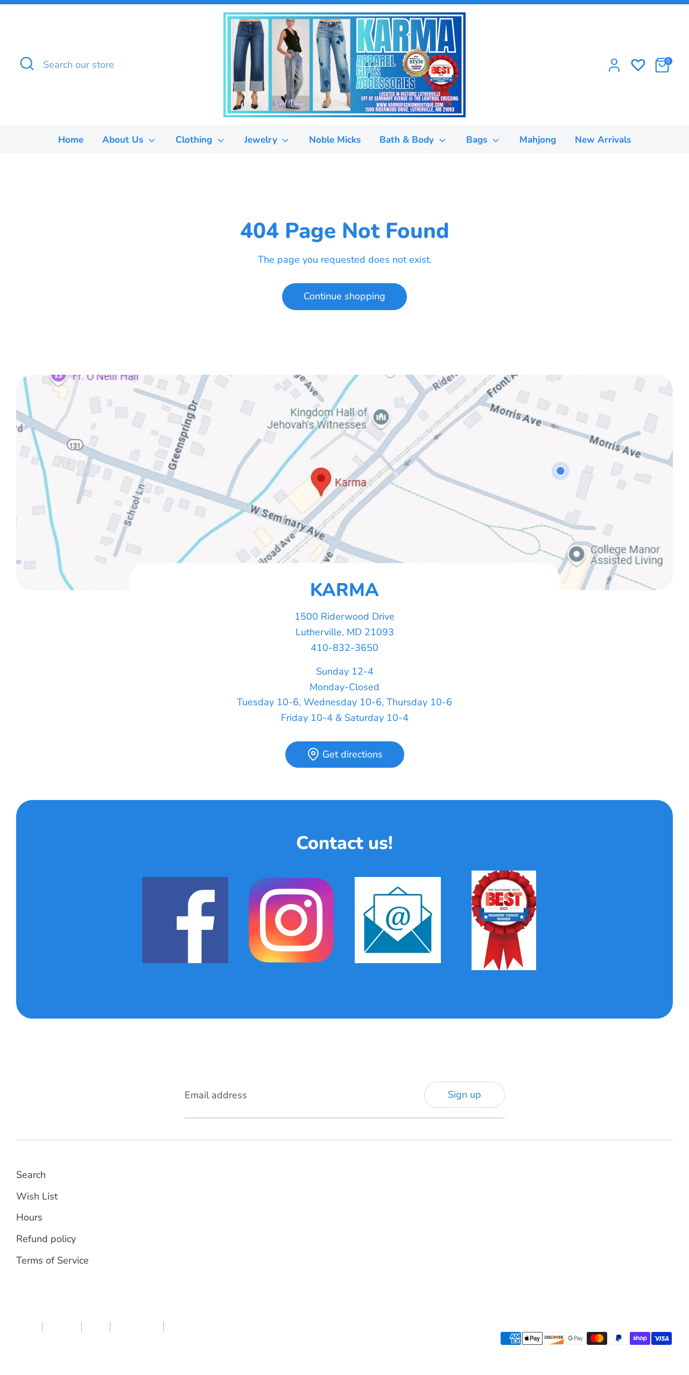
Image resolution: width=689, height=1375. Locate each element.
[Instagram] (377, 1186)
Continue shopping (344, 296)
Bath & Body (408, 140)
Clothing (195, 140)
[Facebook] (359, 1186)
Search (31, 1174)
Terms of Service (52, 1260)
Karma (87, 1345)
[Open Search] (27, 63)
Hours (29, 1217)
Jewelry (262, 140)
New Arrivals (603, 140)
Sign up (464, 1094)
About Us (124, 140)
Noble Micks (335, 140)
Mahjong (537, 140)
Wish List (37, 1196)
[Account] (614, 65)
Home (70, 140)
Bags (478, 140)
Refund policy (46, 1238)
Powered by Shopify (134, 1345)
